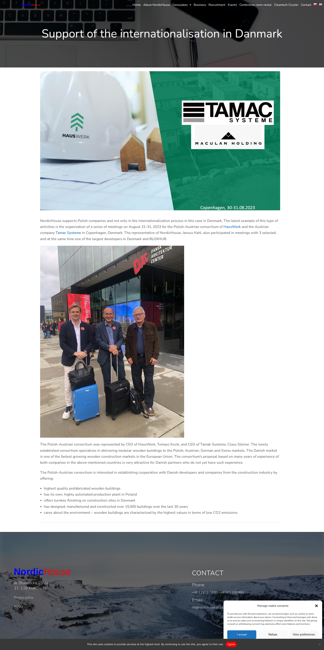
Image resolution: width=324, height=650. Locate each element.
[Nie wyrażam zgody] (319, 644)
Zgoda (231, 644)
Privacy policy (23, 597)
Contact (306, 5)
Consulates (180, 5)
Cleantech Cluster (286, 5)
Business (200, 5)
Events (232, 5)
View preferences (304, 634)
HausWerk (232, 226)
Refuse (272, 634)
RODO (18, 606)
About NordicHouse (156, 5)
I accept (242, 634)
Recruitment (216, 5)
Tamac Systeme (68, 232)
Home (137, 5)
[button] (316, 606)
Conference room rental (255, 5)
